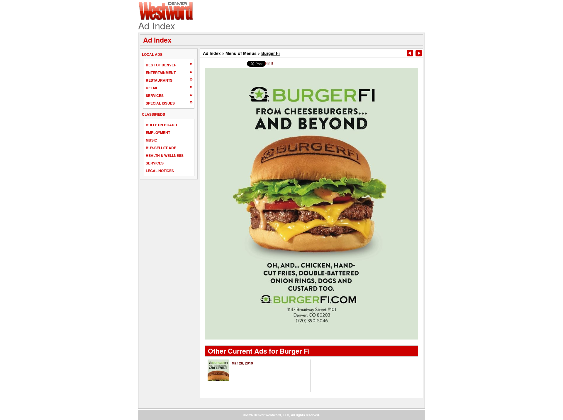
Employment (158, 132)
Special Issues (160, 103)
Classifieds (153, 114)
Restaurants (159, 80)
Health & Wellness (165, 155)
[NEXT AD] (419, 53)
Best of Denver (161, 65)
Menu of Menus (241, 53)
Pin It (269, 63)
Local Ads (152, 54)
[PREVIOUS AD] (410, 53)
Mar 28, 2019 (242, 363)
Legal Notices (160, 170)
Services (155, 95)
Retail (152, 87)
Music (151, 140)
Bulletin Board (161, 124)
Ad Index (157, 40)
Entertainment (161, 72)
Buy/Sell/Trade (161, 147)
